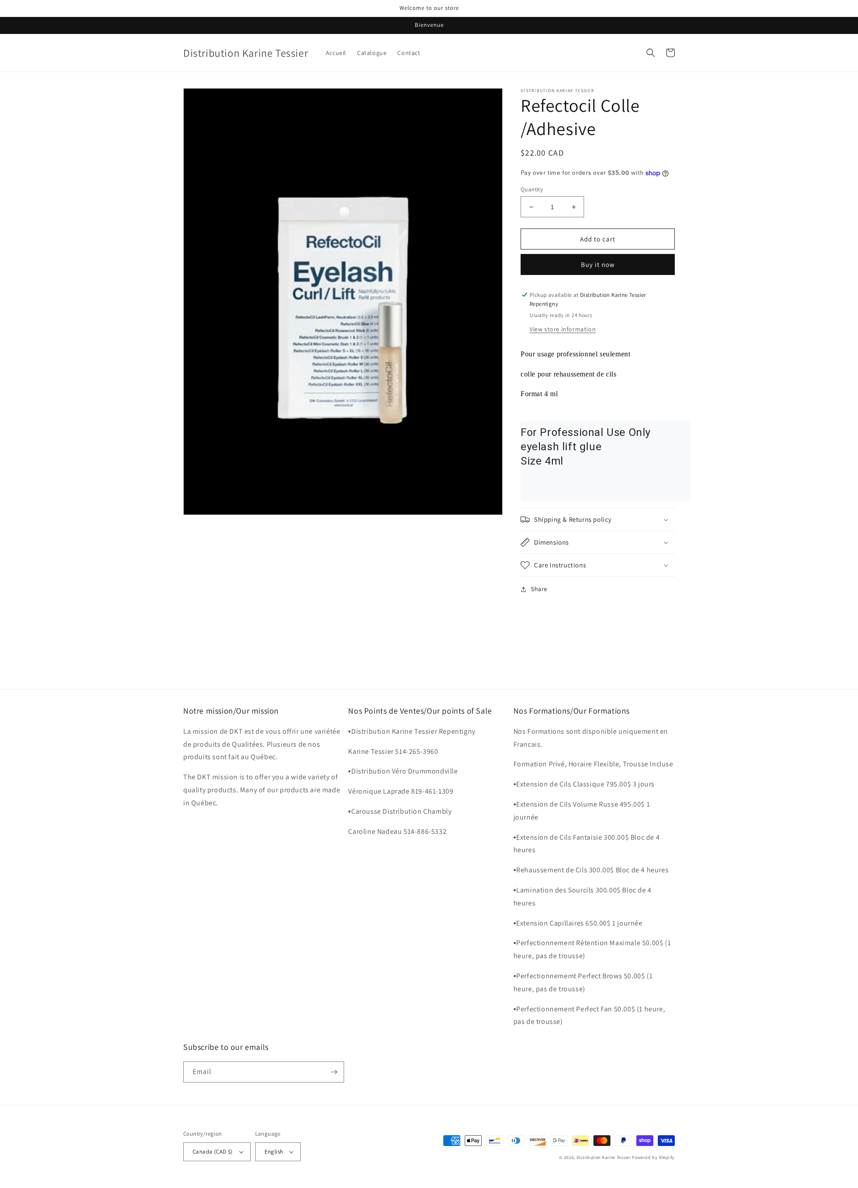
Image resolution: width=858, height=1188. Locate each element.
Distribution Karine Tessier (604, 1157)
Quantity (532, 189)
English (274, 1151)
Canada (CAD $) (213, 1151)
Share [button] (539, 589)
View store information (563, 329)
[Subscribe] (334, 1071)
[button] (650, 53)
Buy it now (598, 264)
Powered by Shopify (653, 1157)
